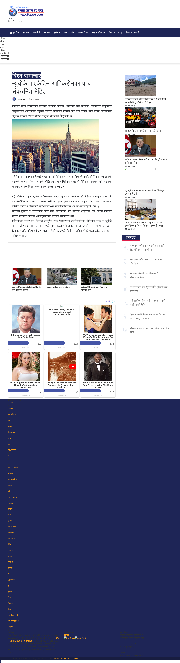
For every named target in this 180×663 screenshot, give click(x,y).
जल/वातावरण (12, 450)
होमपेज (15, 32)
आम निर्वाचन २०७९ (14, 621)
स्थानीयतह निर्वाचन (14, 615)
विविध (9, 609)
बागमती (10, 568)
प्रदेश (56, 32)
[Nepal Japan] (27, 11)
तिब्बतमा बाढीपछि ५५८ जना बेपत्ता (58, 287)
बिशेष (9, 544)
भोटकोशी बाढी (4, 56)
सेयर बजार (11, 603)
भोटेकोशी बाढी (4, 59)
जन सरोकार (12, 414)
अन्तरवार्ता (11, 532)
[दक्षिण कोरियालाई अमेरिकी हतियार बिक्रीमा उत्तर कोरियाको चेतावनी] (27, 284)
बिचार (9, 444)
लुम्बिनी (10, 521)
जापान (47, 32)
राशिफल (2, 41)
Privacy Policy (52, 658)
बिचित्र (10, 556)
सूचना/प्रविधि (12, 497)
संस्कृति (10, 627)
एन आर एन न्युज (13, 503)
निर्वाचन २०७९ (115, 32)
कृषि (9, 585)
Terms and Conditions (70, 658)
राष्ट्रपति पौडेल (5, 53)
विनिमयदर (3, 50)
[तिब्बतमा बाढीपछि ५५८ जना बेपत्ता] (62, 284)
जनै (1, 62)
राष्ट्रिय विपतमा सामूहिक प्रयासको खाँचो (143, 130)
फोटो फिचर (83, 32)
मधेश (9, 491)
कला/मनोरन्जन (98, 32)
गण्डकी (10, 574)
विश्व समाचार (26, 75)
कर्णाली (10, 509)
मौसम (2, 44)
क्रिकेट (10, 597)
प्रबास (10, 438)
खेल (73, 32)
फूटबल (10, 591)
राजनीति (36, 32)
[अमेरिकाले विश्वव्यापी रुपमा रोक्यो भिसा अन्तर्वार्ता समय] (96, 284)
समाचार (26, 32)
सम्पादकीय (11, 538)
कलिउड (10, 473)
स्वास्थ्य (10, 562)
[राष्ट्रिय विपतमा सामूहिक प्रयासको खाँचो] (140, 127)
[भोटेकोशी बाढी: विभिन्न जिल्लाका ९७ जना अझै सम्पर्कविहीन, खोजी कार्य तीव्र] (140, 95)
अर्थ (65, 32)
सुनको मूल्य (3, 47)
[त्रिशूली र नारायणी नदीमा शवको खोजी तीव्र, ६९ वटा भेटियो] (140, 169)
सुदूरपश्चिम (11, 579)
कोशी (9, 515)
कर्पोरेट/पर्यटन (12, 479)
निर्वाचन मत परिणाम (134, 32)
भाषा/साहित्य (12, 526)
